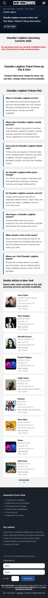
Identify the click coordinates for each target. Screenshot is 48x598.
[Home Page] (24, 3)
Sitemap (20, 593)
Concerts (20, 9)
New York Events (9, 9)
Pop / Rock (29, 9)
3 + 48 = (6, 579)
